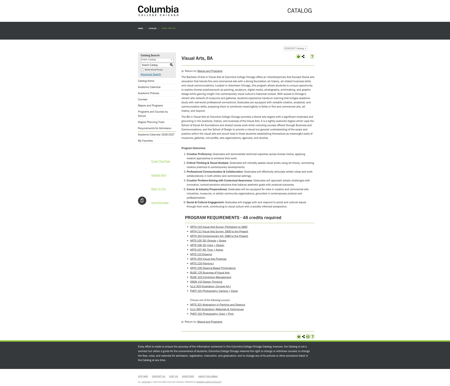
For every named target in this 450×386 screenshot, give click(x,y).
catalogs (146, 382)
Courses (142, 99)
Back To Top (158, 189)
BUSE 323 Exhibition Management (210, 277)
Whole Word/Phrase (154, 69)
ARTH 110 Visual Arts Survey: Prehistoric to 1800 (218, 227)
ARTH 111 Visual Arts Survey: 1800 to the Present (219, 231)
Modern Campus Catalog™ (209, 382)
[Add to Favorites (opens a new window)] (298, 56)
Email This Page (160, 161)
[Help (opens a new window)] (312, 56)
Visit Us (173, 376)
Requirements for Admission (154, 128)
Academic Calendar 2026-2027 (156, 134)
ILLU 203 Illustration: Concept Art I (210, 286)
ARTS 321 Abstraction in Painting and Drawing (217, 304)
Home (140, 28)
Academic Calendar (149, 87)
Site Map (143, 376)
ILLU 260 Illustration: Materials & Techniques (217, 309)
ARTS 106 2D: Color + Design (207, 245)
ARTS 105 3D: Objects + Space (208, 240)
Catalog (152, 28)
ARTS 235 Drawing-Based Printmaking (213, 268)
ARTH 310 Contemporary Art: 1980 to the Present (219, 236)
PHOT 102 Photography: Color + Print (212, 314)
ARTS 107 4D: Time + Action (206, 250)
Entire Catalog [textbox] (148, 59)
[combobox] (295, 48)
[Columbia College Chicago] (158, 10)
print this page (160, 202)
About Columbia (208, 376)
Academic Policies (148, 93)
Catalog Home (146, 81)
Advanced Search (151, 74)
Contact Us (158, 376)
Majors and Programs (150, 105)
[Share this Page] (303, 56)
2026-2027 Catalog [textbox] (294, 48)
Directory (188, 376)
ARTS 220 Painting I (202, 263)
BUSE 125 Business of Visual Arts (210, 272)
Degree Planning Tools (151, 122)
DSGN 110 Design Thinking (206, 282)
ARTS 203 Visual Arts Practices (208, 259)
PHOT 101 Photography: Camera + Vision (214, 291)
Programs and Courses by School (153, 114)
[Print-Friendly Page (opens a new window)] (308, 336)
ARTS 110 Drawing (201, 254)
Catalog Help (158, 175)
